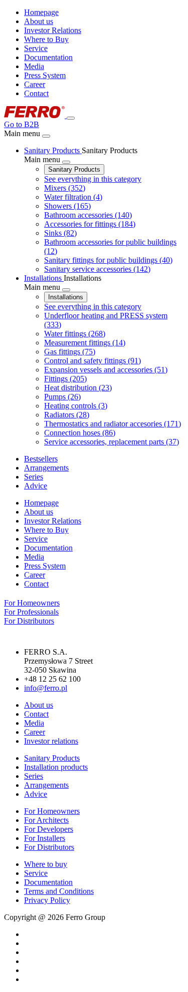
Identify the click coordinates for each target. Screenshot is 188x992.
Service (36, 48)
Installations (65, 297)
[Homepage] (35, 115)
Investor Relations (52, 30)
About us (38, 21)
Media (34, 66)
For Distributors (49, 847)
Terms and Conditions (59, 891)
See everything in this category (92, 179)
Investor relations (51, 741)
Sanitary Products (74, 169)
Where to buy (45, 864)
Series (33, 776)
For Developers (48, 829)
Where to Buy (46, 39)
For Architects (46, 820)
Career (34, 84)
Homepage (41, 12)
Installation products (56, 767)
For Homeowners (52, 811)
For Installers (44, 838)
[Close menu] (46, 136)
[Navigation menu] (71, 118)
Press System (45, 75)
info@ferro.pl (45, 688)
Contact (36, 93)
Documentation (48, 57)
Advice (35, 794)
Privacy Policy (47, 900)
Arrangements (46, 785)
